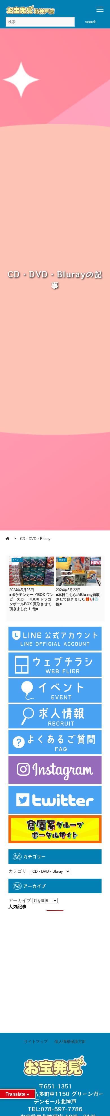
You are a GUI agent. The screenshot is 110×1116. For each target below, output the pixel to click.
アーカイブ (19, 900)
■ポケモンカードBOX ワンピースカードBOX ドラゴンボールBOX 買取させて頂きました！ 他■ (31, 602)
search (90, 22)
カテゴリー (19, 871)
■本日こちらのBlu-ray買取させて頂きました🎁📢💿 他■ (78, 599)
